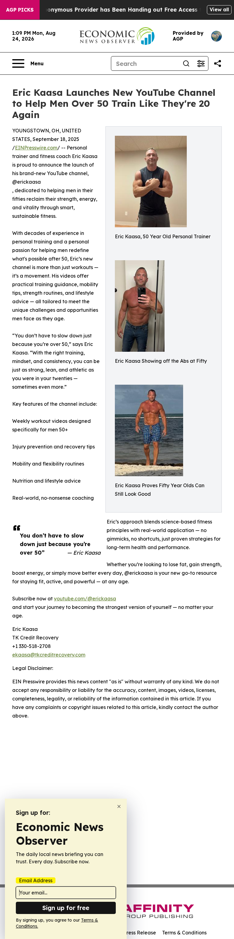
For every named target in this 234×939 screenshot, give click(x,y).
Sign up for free (65, 908)
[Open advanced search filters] (200, 63)
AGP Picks (20, 10)
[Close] (119, 806)
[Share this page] (217, 63)
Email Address (35, 880)
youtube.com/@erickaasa (85, 598)
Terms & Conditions (184, 933)
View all (219, 9)
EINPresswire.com (36, 148)
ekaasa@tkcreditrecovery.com (48, 655)
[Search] (186, 63)
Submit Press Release (131, 933)
